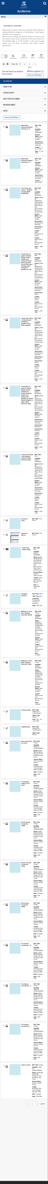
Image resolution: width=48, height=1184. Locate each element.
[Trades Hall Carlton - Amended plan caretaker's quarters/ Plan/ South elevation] (15, 322)
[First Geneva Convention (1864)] (15, 907)
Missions (39, 596)
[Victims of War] (15, 1069)
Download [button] (13, 56)
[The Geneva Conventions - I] (15, 1029)
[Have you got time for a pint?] (15, 745)
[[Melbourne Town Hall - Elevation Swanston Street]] (15, 616)
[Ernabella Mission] (15, 598)
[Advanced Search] (15, 538)
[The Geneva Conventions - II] (15, 988)
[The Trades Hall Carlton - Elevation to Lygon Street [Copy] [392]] (15, 192)
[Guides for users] (15, 523)
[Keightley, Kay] (15, 731)
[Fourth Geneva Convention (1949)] (15, 826)
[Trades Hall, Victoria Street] (15, 552)
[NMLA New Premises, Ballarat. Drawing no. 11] (15, 163)
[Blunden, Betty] (15, 714)
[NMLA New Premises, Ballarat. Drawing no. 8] (15, 130)
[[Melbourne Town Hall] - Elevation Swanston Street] (15, 665)
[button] (23, 56)
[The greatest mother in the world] (15, 786)
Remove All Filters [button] (35, 75)
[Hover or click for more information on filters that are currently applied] (42, 71)
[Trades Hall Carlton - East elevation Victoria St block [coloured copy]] (15, 459)
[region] (24, 100)
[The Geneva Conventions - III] (15, 948)
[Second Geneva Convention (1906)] (15, 867)
